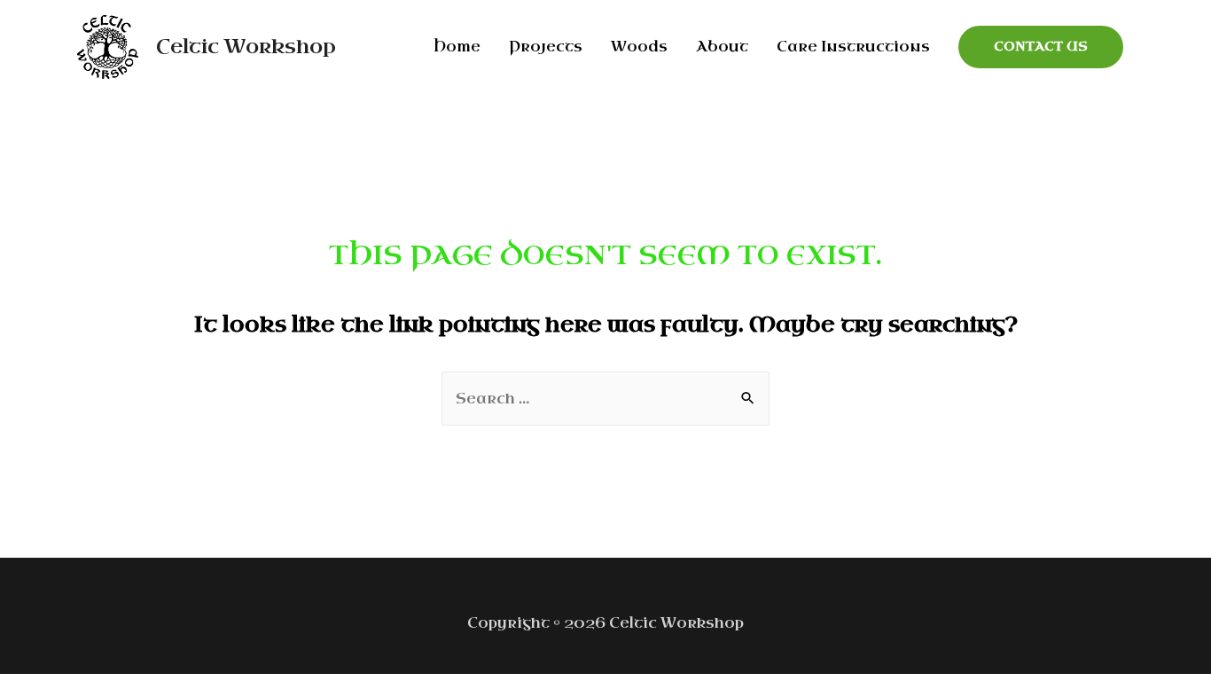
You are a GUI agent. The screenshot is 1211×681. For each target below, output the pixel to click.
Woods (639, 46)
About (722, 46)
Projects (545, 46)
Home (457, 46)
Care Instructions (853, 46)
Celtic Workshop (246, 46)
